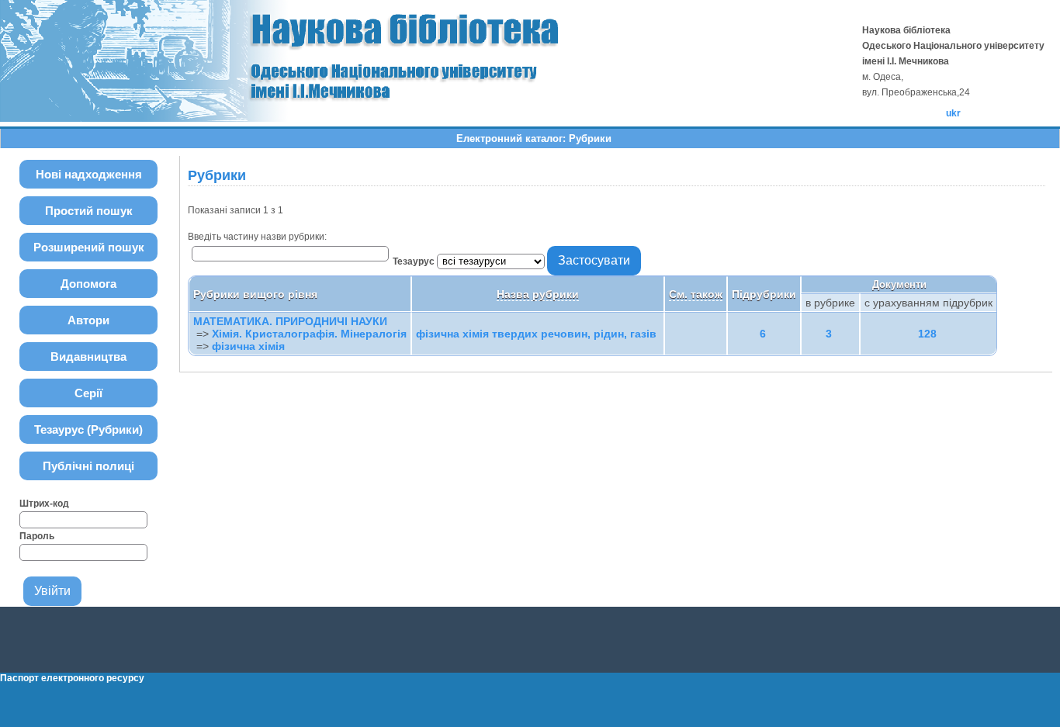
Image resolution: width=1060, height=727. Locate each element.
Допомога (88, 283)
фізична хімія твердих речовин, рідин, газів (536, 333)
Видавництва (88, 356)
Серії (88, 393)
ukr (953, 113)
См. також (695, 294)
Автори (88, 320)
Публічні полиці (88, 466)
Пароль (36, 536)
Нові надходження (89, 174)
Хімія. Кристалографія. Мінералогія (309, 333)
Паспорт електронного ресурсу (72, 678)
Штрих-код (44, 503)
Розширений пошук (88, 247)
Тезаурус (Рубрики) (88, 429)
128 (927, 333)
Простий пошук (89, 210)
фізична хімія (248, 346)
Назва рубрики (538, 294)
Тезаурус (415, 261)
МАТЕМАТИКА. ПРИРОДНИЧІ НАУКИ (290, 321)
